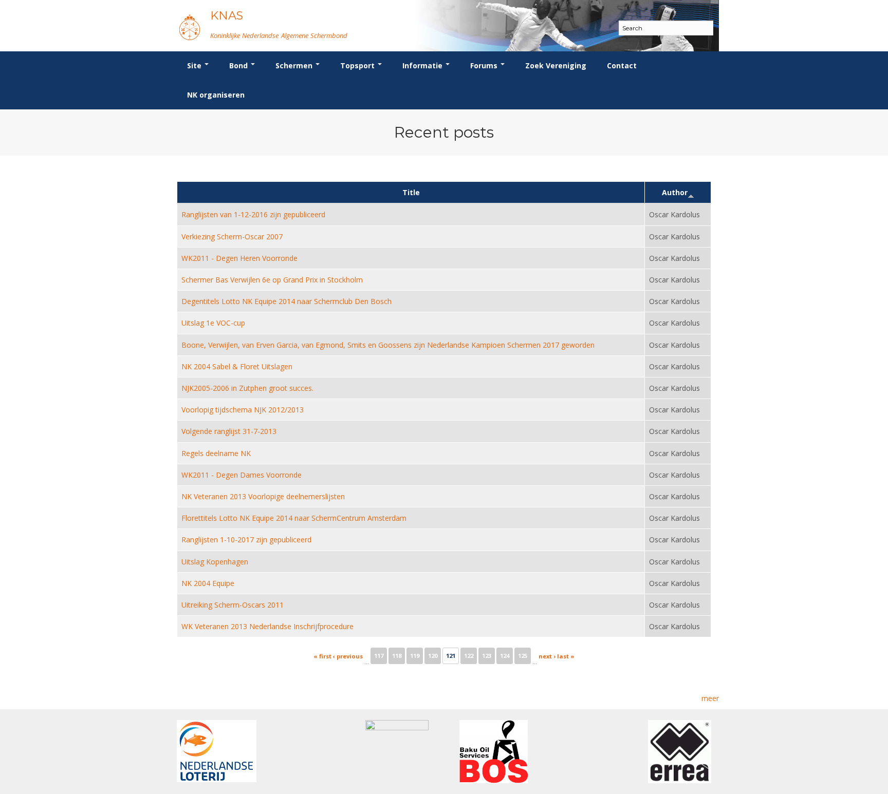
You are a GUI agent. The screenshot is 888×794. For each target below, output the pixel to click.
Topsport (358, 65)
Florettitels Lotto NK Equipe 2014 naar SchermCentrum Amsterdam (293, 518)
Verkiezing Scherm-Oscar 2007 (232, 236)
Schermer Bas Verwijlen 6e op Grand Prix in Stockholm (272, 280)
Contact (622, 65)
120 (432, 655)
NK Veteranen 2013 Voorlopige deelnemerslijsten (263, 496)
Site (195, 65)
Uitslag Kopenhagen (214, 561)
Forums (484, 65)
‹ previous (348, 656)
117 (378, 655)
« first (322, 656)
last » (566, 656)
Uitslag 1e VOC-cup (213, 323)
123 (486, 655)
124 (504, 655)
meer (710, 698)
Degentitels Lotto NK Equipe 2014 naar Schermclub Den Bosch (286, 301)
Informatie (423, 65)
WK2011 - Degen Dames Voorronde (241, 475)
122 (468, 655)
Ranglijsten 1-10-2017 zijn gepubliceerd (246, 539)
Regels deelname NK (216, 453)
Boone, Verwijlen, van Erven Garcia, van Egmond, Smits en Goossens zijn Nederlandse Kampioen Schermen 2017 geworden (388, 345)
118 (396, 655)
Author (675, 192)
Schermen (294, 65)
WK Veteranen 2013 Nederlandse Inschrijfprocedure (267, 626)
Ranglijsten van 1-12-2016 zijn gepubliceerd (253, 214)
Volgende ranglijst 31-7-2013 (228, 431)
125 (522, 655)
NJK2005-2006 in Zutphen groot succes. (247, 388)
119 (414, 655)
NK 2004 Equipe (207, 583)
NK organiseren (216, 95)
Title (411, 192)
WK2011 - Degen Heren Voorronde (239, 258)
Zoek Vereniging (555, 65)
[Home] (189, 27)
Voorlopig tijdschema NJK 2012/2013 (242, 409)
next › (547, 656)
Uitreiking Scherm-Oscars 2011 (232, 605)
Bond (239, 65)
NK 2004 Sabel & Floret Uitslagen (236, 366)
